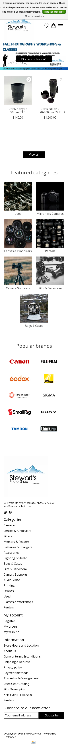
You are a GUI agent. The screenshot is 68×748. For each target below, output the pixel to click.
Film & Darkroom (50, 288)
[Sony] (48, 412)
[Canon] (19, 362)
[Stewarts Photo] (19, 26)
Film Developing (14, 689)
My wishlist (11, 632)
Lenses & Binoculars (18, 251)
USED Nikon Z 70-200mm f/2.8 (50, 110)
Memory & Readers (17, 542)
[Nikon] (48, 378)
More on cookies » (34, 16)
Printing (9, 585)
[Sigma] (48, 395)
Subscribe (52, 715)
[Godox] (19, 378)
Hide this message (54, 12)
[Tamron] (19, 429)
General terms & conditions (22, 656)
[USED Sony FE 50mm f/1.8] (18, 90)
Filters (8, 536)
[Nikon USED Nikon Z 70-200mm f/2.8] (50, 90)
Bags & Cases (34, 326)
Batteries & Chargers (18, 547)
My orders (11, 626)
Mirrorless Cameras (50, 214)
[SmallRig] (19, 412)
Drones (9, 591)
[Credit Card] (33, 742)
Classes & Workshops (18, 602)
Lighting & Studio (15, 558)
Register (9, 621)
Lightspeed (10, 737)
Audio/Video (12, 580)
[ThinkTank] (48, 429)
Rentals (50, 251)
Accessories (11, 553)
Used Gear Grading (16, 684)
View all (34, 155)
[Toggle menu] (60, 25)
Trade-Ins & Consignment (21, 678)
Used (18, 214)
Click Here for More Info (34, 59)
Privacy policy (13, 667)
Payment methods (16, 673)
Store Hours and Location (21, 645)
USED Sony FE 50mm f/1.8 (18, 110)
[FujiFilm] (48, 362)
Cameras (10, 525)
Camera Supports (18, 288)
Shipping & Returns (17, 662)
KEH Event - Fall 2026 (18, 695)
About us (10, 651)
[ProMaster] (19, 395)
